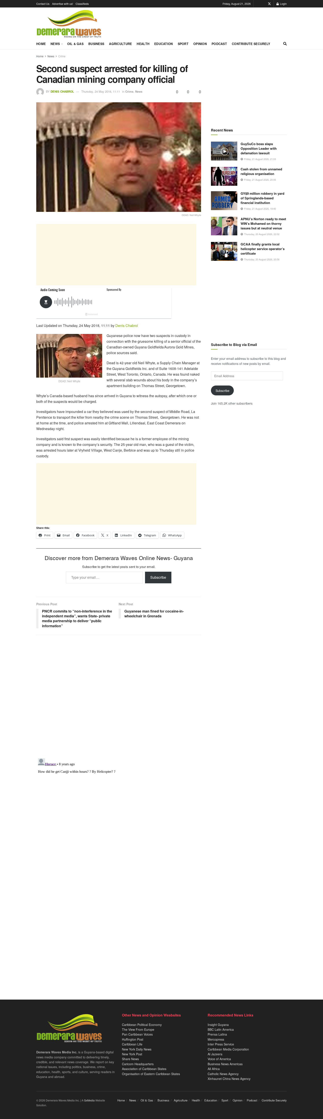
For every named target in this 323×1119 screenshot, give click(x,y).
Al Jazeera (215, 1054)
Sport (183, 43)
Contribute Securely (251, 43)
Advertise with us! (62, 3)
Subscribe (158, 577)
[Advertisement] (116, 254)
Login (283, 3)
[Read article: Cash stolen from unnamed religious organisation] (224, 176)
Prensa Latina (217, 1034)
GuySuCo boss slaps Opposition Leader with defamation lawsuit (259, 148)
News (55, 43)
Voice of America (219, 1059)
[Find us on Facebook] (263, 3)
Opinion (200, 43)
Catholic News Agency (223, 1074)
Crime (61, 56)
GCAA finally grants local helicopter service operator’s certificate (263, 249)
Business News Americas (225, 1064)
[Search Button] (285, 43)
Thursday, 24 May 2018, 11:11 (100, 91)
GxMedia (89, 1100)
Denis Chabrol (62, 91)
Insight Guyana (218, 1024)
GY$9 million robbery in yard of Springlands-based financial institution (262, 198)
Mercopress (216, 1039)
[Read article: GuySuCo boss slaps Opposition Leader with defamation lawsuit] (224, 151)
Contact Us (42, 3)
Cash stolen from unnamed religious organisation (261, 171)
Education (163, 43)
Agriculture (120, 43)
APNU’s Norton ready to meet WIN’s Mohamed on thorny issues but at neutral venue (263, 223)
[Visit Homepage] (69, 24)
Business (96, 43)
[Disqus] (118, 811)
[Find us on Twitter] (269, 3)
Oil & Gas (75, 43)
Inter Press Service (221, 1044)
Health (143, 43)
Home (41, 43)
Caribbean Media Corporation (228, 1049)
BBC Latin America (221, 1029)
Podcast (219, 43)
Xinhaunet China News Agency (229, 1078)
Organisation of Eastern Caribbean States (151, 1074)
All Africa (214, 1069)
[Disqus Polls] (119, 696)
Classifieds (82, 3)
